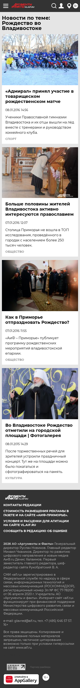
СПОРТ (10, 138)
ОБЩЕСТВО (14, 251)
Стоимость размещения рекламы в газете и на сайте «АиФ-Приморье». (36, 513)
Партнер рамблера (40, 667)
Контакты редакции (22, 505)
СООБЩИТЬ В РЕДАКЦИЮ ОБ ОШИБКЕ (35, 531)
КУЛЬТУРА (13, 478)
